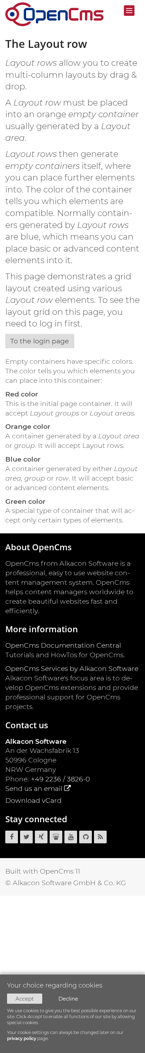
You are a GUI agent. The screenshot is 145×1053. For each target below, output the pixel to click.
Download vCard (33, 800)
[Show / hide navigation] (129, 10)
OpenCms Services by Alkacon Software (71, 668)
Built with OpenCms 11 (42, 871)
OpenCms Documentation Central (63, 645)
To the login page (39, 341)
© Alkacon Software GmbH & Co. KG (65, 882)
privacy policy (21, 1038)
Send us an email (33, 788)
